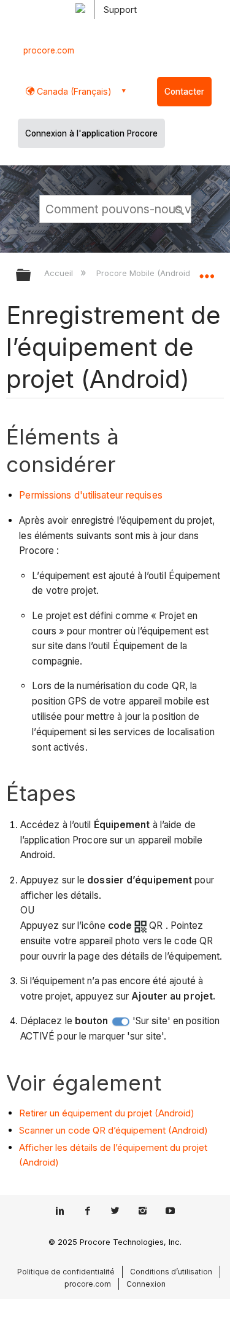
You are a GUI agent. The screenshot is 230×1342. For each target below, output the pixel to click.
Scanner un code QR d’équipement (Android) (113, 1130)
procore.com (48, 50)
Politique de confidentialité (66, 1271)
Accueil (59, 273)
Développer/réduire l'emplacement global (206, 271)
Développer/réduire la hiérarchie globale (31, 276)
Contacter (184, 92)
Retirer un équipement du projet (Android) (106, 1113)
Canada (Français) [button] (73, 91)
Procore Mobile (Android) (145, 273)
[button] (179, 208)
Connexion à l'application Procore (91, 133)
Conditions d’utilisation (171, 1271)
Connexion (146, 1284)
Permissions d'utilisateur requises (90, 495)
